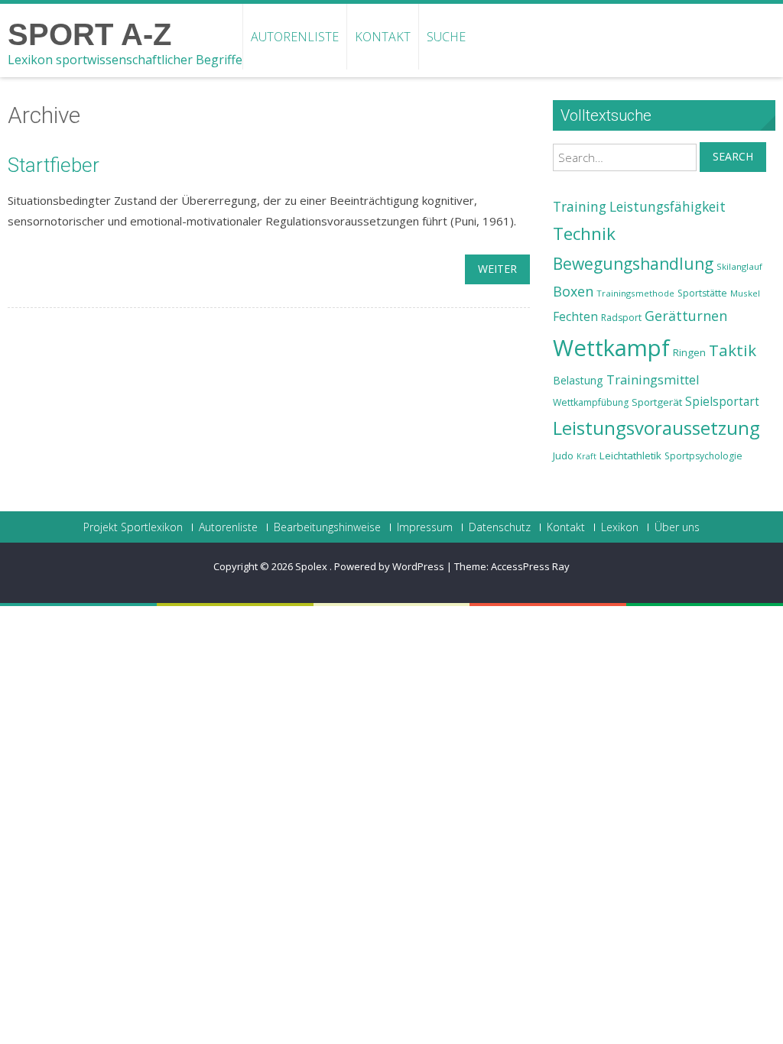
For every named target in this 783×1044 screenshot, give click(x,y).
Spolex (312, 566)
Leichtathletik (630, 455)
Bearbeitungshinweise (327, 527)
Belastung (578, 380)
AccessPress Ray (530, 566)
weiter (497, 268)
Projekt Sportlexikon (133, 527)
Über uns (677, 527)
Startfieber (53, 165)
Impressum (425, 527)
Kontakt (383, 36)
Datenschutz (500, 527)
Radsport (621, 317)
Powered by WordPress (389, 566)
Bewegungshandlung (633, 263)
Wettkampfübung (591, 402)
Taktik (732, 350)
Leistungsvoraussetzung (656, 428)
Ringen (689, 352)
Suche (446, 36)
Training (579, 206)
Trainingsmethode (635, 293)
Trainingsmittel (653, 379)
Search (733, 156)
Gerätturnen (686, 315)
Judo (563, 455)
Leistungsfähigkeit (667, 206)
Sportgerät (657, 402)
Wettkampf (611, 347)
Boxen (573, 291)
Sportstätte (702, 293)
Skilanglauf (739, 266)
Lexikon (619, 527)
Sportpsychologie (703, 455)
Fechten (575, 317)
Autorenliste (295, 36)
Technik (584, 233)
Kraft (586, 456)
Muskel (745, 293)
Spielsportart (722, 402)
